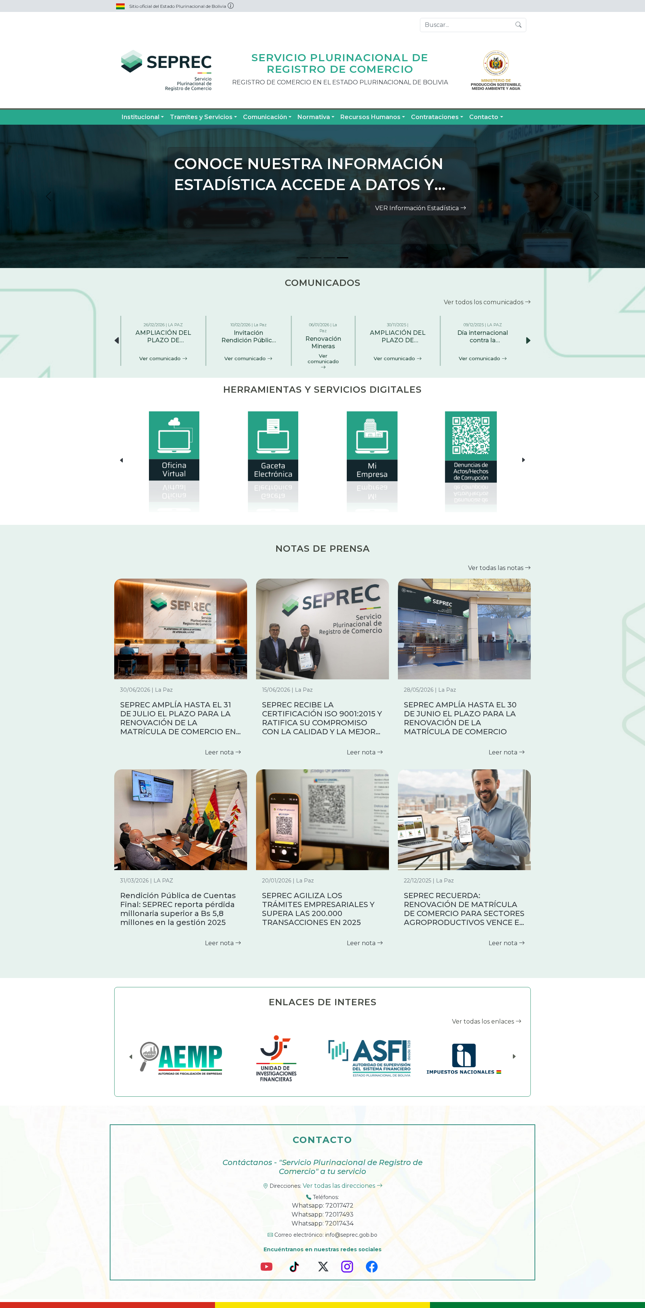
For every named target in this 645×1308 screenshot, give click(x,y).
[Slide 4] (342, 257)
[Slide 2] (315, 257)
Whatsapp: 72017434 (322, 1223)
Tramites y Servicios (201, 117)
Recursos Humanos (370, 117)
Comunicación (265, 117)
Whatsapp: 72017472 (322, 1205)
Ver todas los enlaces (483, 1021)
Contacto (483, 117)
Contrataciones (435, 117)
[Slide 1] (302, 257)
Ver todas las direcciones (340, 1185)
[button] (527, 341)
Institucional (140, 117)
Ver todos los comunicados (484, 302)
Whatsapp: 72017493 (322, 1214)
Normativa (313, 117)
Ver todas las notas (496, 568)
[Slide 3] (329, 257)
